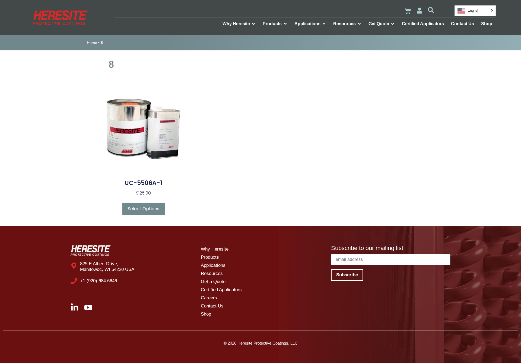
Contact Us (212, 306)
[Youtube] (88, 307)
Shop (206, 314)
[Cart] (407, 11)
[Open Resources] (359, 24)
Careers (209, 297)
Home (92, 42)
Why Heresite (214, 249)
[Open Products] (285, 24)
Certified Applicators (221, 289)
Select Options (143, 209)
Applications (213, 265)
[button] (431, 10)
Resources (212, 273)
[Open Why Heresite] (253, 24)
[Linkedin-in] (75, 307)
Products (210, 257)
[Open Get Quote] (392, 24)
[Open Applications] (324, 24)
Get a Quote (213, 281)
